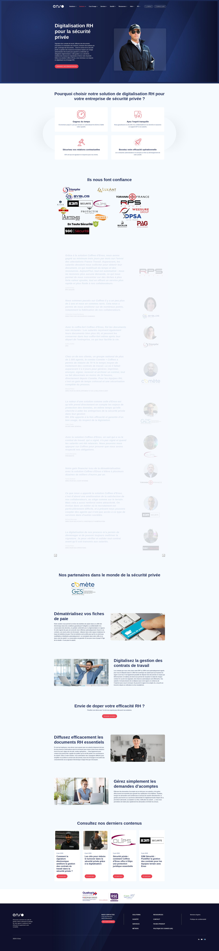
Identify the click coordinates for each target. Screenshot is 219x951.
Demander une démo (109, 716)
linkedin (199, 939)
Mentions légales (195, 914)
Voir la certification (103, 900)
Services (103, 6)
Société (112, 6)
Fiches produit (159, 924)
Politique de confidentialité (198, 919)
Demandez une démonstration (66, 66)
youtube (202, 939)
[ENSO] (58, 6)
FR (138, 6)
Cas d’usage (92, 6)
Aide (131, 6)
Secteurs (82, 6)
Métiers (135, 928)
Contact (149, 6)
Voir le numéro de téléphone (108, 921)
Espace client (161, 6)
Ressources (122, 6)
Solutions (72, 6)
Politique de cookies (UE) (163, 928)
